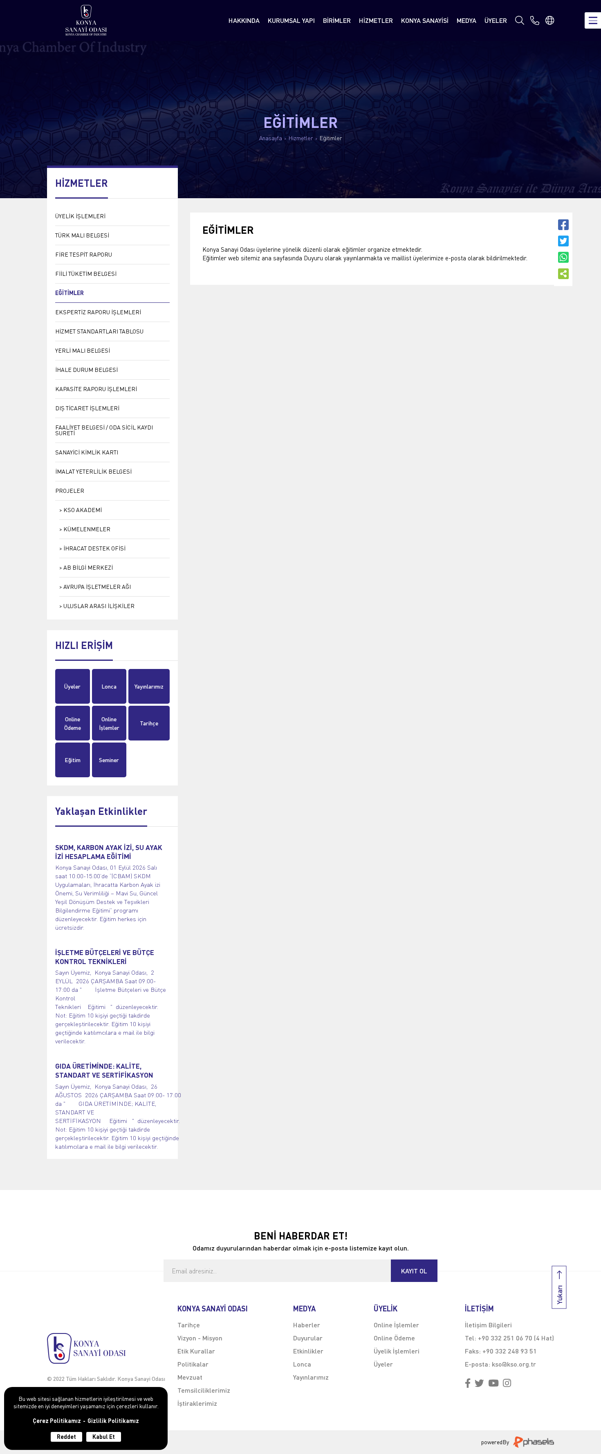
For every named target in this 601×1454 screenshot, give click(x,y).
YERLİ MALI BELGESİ (82, 350)
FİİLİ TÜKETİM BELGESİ (86, 273)
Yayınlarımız (149, 686)
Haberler (306, 1325)
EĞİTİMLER (69, 292)
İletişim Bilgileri (488, 1325)
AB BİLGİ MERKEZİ (88, 567)
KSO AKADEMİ (82, 509)
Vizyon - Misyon (199, 1338)
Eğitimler (331, 138)
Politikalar (193, 1364)
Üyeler (72, 686)
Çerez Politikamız (57, 1421)
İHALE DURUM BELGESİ (86, 369)
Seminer (109, 759)
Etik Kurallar (196, 1351)
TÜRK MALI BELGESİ (82, 235)
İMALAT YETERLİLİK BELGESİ (93, 471)
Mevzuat (189, 1377)
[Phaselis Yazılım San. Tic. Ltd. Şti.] (533, 1442)
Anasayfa (270, 138)
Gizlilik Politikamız (113, 1421)
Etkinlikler (308, 1351)
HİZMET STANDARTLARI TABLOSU (99, 331)
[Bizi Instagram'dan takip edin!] (507, 1383)
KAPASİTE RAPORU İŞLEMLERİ (96, 388)
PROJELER (69, 490)
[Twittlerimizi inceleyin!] (479, 1383)
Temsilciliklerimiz (203, 1390)
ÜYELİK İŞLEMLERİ (80, 216)
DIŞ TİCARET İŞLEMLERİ (87, 408)
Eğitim (73, 759)
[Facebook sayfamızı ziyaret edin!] (468, 1383)
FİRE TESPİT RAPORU (83, 254)
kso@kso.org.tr (514, 1364)
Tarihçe (149, 723)
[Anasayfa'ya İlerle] (106, 1348)
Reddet (66, 1436)
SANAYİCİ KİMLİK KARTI (86, 452)
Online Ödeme (72, 723)
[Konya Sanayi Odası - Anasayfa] (86, 20)
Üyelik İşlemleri (396, 1351)
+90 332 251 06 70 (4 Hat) (516, 1338)
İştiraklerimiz (197, 1403)
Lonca (109, 686)
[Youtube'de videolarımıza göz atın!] (493, 1383)
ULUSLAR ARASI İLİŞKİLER (99, 605)
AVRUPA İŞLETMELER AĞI (97, 586)
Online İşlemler (109, 723)
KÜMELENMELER (86, 529)
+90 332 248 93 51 (509, 1351)
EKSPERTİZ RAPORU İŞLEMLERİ (98, 312)
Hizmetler (301, 138)
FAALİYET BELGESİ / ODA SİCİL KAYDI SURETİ (104, 430)
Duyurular (308, 1338)
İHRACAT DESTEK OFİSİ (94, 548)
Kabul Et (103, 1436)
